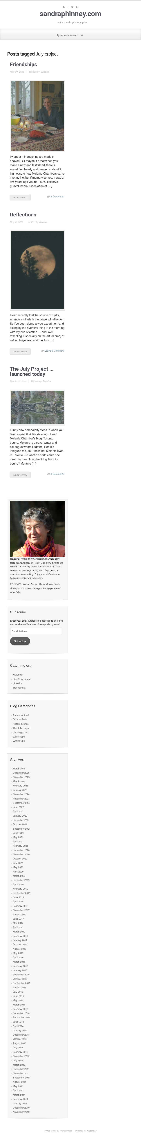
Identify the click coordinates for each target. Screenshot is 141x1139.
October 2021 (20, 824)
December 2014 (21, 1013)
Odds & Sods (20, 719)
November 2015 (21, 974)
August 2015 (19, 987)
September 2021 (21, 828)
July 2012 (18, 1060)
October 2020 (20, 858)
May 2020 (18, 867)
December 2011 (21, 1069)
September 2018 (21, 893)
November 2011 (21, 1073)
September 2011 (21, 1077)
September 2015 (21, 983)
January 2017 (20, 940)
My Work (35, 562)
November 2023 (21, 798)
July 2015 (18, 991)
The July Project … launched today (31, 371)
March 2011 (19, 1094)
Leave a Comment (54, 350)
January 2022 (20, 815)
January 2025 (20, 790)
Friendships (23, 64)
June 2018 (18, 897)
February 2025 (20, 785)
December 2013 (21, 1034)
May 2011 (18, 1086)
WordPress (91, 1130)
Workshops (19, 736)
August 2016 (19, 948)
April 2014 (18, 1026)
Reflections (23, 215)
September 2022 (21, 802)
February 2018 (20, 906)
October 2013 (20, 1039)
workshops (44, 570)
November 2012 (21, 1056)
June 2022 (18, 807)
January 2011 (20, 1103)
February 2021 (20, 845)
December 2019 (21, 880)
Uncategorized (20, 732)
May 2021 (18, 837)
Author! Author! (21, 715)
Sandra (45, 71)
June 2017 (18, 918)
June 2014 (18, 1021)
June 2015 (18, 996)
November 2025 (21, 777)
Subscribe (20, 641)
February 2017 (20, 936)
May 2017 (18, 923)
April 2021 (18, 841)
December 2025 (21, 772)
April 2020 (18, 871)
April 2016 (18, 957)
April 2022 (18, 811)
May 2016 (18, 953)
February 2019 (20, 888)
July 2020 (18, 863)
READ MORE (20, 197)
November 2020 (21, 854)
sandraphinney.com (70, 13)
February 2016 (20, 966)
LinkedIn (17, 683)
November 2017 (21, 910)
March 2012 (19, 1064)
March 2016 (19, 961)
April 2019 (18, 884)
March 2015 (19, 1004)
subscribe (37, 578)
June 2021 (18, 833)
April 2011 (18, 1090)
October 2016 (20, 944)
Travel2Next (19, 687)
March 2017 (19, 931)
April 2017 (18, 927)
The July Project (21, 728)
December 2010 (21, 1107)
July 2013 (18, 1047)
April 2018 (18, 901)
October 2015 (20, 979)
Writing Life (19, 740)
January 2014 (20, 1030)
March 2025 (19, 781)
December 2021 (21, 820)
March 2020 (19, 875)
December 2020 (21, 850)
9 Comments (57, 474)
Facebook (18, 674)
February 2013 (20, 1052)
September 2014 (21, 1017)
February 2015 (20, 1009)
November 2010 (21, 1112)
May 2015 (18, 1000)
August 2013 (19, 1043)
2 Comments (57, 196)
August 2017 (19, 914)
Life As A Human (22, 679)
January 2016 (20, 970)
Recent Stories (21, 723)
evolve (47, 1130)
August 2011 (19, 1081)
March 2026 (19, 768)
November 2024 (21, 794)
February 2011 (20, 1099)
